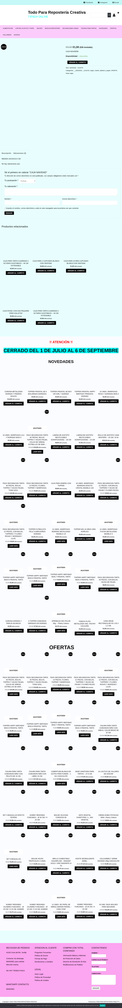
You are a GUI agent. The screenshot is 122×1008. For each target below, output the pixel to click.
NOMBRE (95, 953)
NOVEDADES (61, 361)
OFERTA (114, 70)
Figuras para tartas (89, 28)
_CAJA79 (86, 70)
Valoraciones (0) (19, 153)
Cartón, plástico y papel (24, 28)
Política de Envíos (41, 955)
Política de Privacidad (43, 977)
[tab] (6, 153)
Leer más (37, 452)
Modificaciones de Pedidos (73, 965)
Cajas (92, 70)
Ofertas (113, 28)
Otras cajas (69, 73)
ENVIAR (96, 988)
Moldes (39, 28)
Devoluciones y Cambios (44, 962)
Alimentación (8, 28)
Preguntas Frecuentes (43, 952)
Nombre (8, 199)
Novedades (103, 28)
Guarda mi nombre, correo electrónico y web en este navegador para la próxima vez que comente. (42, 208)
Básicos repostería (52, 28)
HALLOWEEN (7, 35)
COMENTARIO (96, 973)
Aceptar (102, 1005)
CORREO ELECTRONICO (100, 960)
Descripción (6, 153)
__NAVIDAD (78, 70)
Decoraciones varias (70, 28)
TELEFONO (95, 966)
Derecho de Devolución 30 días (74, 962)
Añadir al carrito (77, 62)
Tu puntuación (11, 180)
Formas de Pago (41, 959)
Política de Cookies (42, 980)
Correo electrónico (69, 199)
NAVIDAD (17, 35)
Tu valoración (11, 186)
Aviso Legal (39, 974)
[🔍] (109, 15)
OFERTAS (61, 647)
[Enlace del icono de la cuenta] (114, 15)
